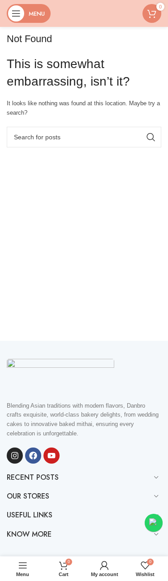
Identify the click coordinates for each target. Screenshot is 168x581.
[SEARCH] (151, 137)
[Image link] (60, 374)
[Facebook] (33, 456)
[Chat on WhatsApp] (154, 523)
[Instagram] (15, 456)
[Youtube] (51, 456)
